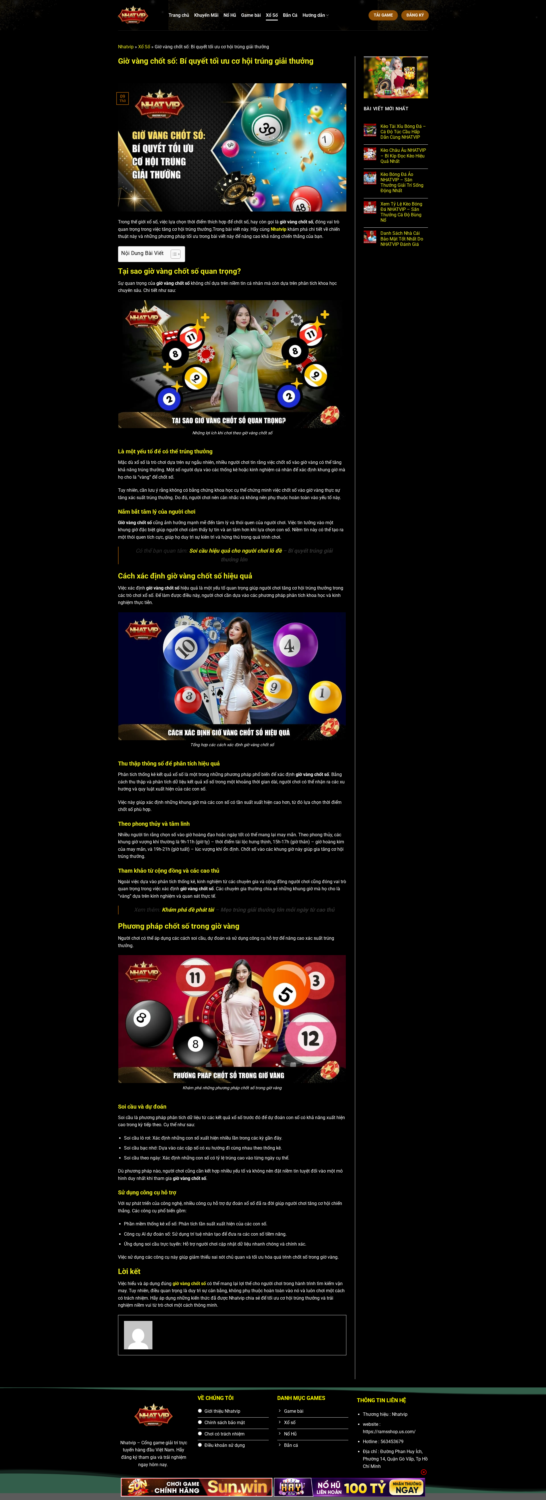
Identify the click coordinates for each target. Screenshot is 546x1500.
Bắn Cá (290, 15)
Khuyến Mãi (206, 15)
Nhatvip (126, 46)
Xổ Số (272, 15)
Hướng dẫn (314, 15)
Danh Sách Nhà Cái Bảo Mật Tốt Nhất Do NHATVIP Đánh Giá (401, 239)
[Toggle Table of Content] (172, 254)
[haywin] (349, 1487)
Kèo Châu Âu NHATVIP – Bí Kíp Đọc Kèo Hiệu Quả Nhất (403, 156)
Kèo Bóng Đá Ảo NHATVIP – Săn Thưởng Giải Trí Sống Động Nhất (401, 183)
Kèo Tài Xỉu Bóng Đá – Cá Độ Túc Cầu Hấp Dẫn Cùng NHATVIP (403, 132)
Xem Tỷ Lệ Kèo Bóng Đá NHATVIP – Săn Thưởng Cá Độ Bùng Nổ (401, 212)
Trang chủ (179, 15)
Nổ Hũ (230, 15)
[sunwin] (196, 1487)
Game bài (251, 15)
